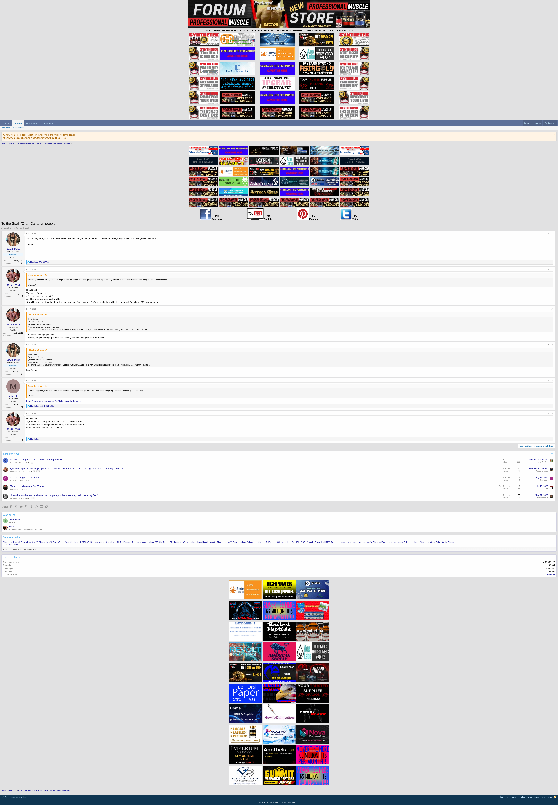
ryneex (343, 542)
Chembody (7, 542)
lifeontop (94, 542)
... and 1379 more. (10, 545)
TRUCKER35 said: (36, 314)
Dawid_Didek (9, 228)
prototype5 (352, 542)
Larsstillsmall (202, 542)
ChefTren (163, 542)
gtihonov (13, 498)
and (39, 262)
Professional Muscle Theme (16, 797)
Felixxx (407, 542)
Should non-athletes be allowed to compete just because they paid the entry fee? (54, 495)
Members (48, 123)
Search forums (19, 128)
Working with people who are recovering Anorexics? (38, 459)
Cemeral (24, 542)
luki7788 (326, 542)
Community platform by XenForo (279, 802)
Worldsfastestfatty (427, 542)
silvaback (177, 542)
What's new (31, 123)
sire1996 (276, 542)
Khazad (16, 542)
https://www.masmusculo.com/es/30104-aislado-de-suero (53, 401)
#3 (552, 309)
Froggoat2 (335, 542)
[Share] (548, 233)
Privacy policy (533, 797)
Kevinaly (310, 542)
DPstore (185, 542)
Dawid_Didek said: (36, 275)
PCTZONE (84, 542)
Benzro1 (318, 542)
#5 (552, 381)
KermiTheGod (542, 462)
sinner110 (103, 542)
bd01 (170, 542)
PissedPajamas (542, 471)
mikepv (243, 542)
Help (543, 797)
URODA (268, 542)
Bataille (236, 542)
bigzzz (261, 542)
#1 (552, 234)
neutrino (13, 489)
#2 (552, 270)
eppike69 (415, 542)
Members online (11, 537)
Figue (219, 542)
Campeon (14, 480)
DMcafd (212, 542)
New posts (5, 128)
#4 (552, 344)
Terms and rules (518, 797)
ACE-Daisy (40, 542)
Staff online (9, 515)
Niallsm (76, 542)
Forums (18, 123)
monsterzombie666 (395, 542)
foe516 (32, 542)
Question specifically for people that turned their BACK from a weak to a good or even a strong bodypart (66, 468)
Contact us (504, 797)
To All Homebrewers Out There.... (28, 486)
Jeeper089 (136, 542)
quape (144, 542)
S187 (303, 542)
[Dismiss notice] (553, 134)
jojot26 (49, 542)
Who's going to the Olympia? (25, 477)
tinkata (193, 542)
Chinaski (13, 463)
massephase (15, 471)
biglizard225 (153, 542)
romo (360, 542)
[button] (39, 123)
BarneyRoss (58, 542)
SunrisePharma (447, 542)
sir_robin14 (367, 542)
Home (6, 123)
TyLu (438, 542)
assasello (285, 542)
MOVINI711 (295, 542)
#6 (552, 414)
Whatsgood (252, 542)
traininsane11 (542, 498)
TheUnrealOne (379, 542)
